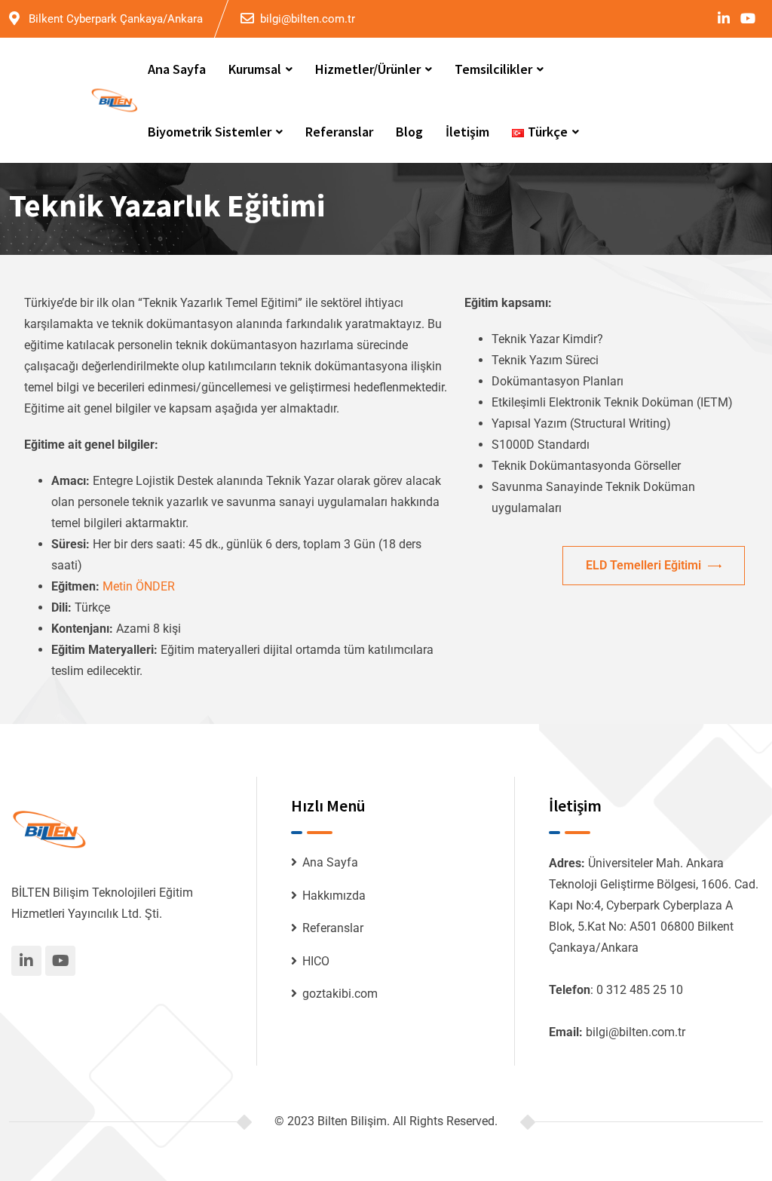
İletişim (467, 131)
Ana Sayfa (177, 69)
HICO (315, 961)
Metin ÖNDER (139, 586)
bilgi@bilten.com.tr (307, 19)
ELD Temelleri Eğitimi (645, 565)
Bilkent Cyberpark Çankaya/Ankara (116, 19)
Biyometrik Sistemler (209, 131)
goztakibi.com (340, 993)
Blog (409, 131)
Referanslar (339, 131)
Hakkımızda (334, 895)
